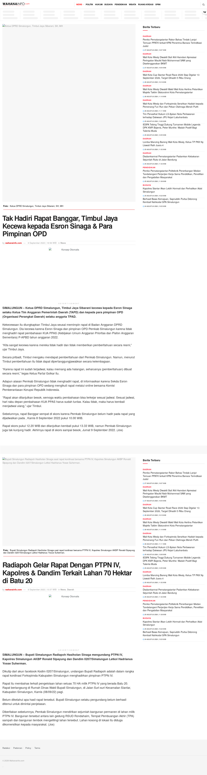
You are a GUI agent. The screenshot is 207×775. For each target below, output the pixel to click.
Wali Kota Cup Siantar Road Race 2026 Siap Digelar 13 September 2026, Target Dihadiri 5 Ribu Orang (171, 76)
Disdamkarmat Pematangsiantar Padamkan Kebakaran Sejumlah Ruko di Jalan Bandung (171, 158)
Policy (28, 747)
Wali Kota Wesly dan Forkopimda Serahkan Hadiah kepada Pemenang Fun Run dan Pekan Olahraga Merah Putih (173, 105)
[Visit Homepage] (16, 4)
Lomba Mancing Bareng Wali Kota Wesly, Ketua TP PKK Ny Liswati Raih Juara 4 (173, 143)
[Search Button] (203, 4)
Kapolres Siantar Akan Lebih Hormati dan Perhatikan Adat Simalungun (172, 190)
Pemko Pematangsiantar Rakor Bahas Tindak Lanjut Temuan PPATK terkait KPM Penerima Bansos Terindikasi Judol (172, 42)
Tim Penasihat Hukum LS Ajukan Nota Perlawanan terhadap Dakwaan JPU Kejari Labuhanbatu (169, 115)
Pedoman (17, 747)
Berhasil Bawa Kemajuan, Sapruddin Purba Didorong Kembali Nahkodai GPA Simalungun (170, 200)
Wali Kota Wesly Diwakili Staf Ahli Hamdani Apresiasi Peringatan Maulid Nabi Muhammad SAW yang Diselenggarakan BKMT (169, 60)
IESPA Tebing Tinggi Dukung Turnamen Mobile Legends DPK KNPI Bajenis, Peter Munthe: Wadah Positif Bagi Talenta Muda (171, 127)
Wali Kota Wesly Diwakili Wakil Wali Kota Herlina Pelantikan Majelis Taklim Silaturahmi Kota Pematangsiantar (173, 91)
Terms (37, 747)
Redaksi (6, 747)
